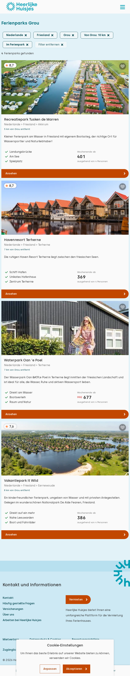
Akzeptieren (74, 668)
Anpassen (50, 668)
